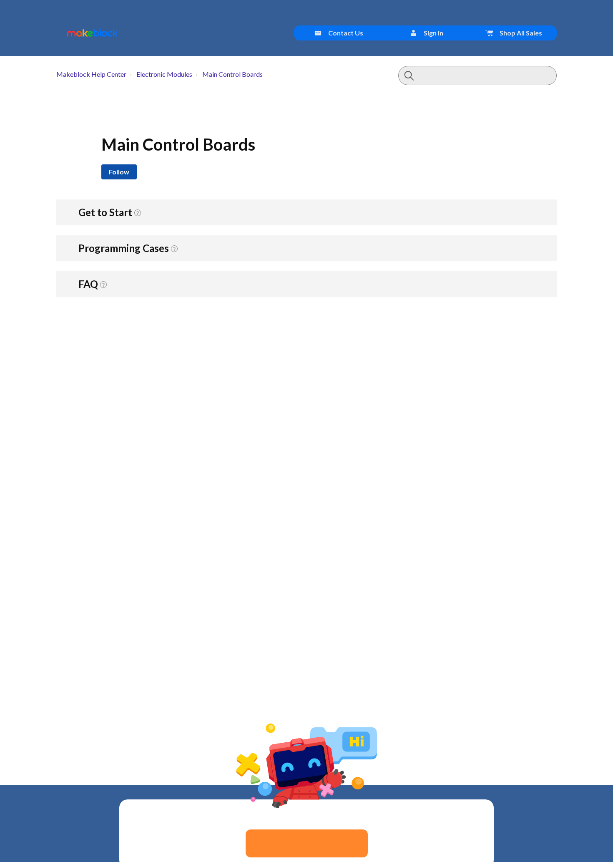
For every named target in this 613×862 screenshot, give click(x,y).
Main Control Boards (232, 74)
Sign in (432, 33)
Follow (119, 172)
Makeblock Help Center (91, 74)
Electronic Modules (164, 74)
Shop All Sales (520, 33)
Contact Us (345, 33)
